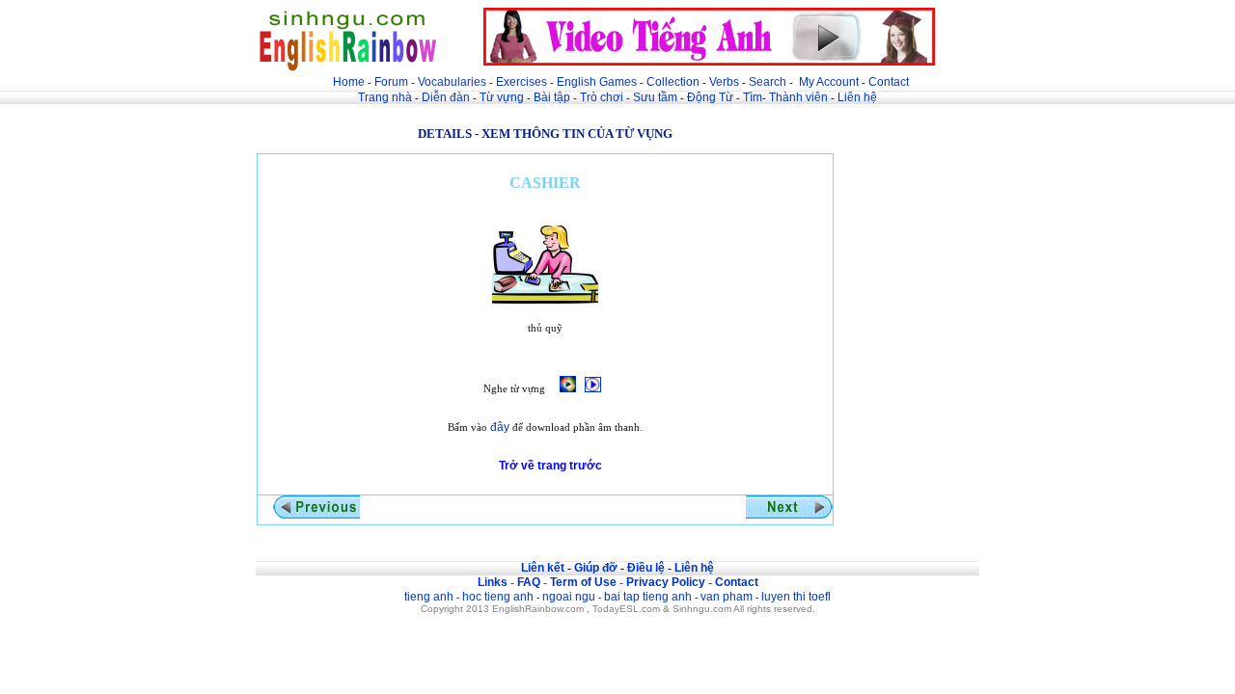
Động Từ (710, 97)
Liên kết (542, 567)
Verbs (724, 82)
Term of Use (583, 582)
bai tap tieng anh (648, 596)
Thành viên (798, 97)
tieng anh (428, 596)
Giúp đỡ (596, 567)
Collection (673, 82)
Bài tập (552, 97)
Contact (888, 82)
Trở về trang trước (550, 465)
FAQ (528, 582)
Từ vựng (502, 97)
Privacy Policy (665, 582)
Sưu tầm (655, 97)
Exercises (521, 82)
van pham (726, 596)
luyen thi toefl (796, 596)
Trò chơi (603, 97)
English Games (597, 82)
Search (767, 82)
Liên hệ (857, 97)
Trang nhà (385, 97)
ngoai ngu (568, 596)
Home (349, 82)
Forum (391, 82)
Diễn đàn (446, 97)
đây (499, 427)
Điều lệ (646, 567)
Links (493, 582)
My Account (829, 82)
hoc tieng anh (498, 596)
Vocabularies (452, 82)
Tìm (752, 97)
